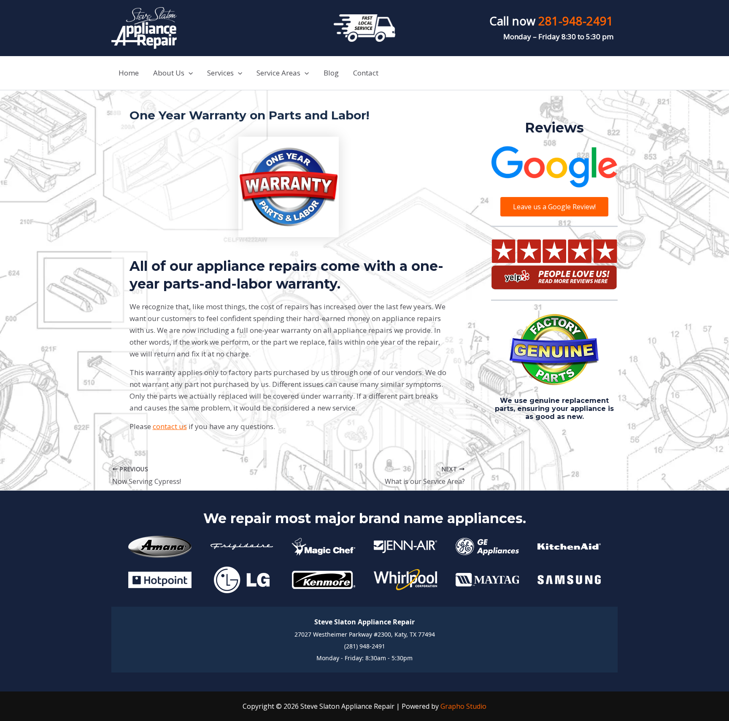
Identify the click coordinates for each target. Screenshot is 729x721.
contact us (170, 426)
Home (129, 73)
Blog (331, 73)
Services (220, 73)
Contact (365, 73)
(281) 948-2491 (364, 646)
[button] (188, 73)
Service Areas (278, 73)
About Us (168, 73)
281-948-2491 (575, 21)
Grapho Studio (463, 706)
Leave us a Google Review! (554, 206)
